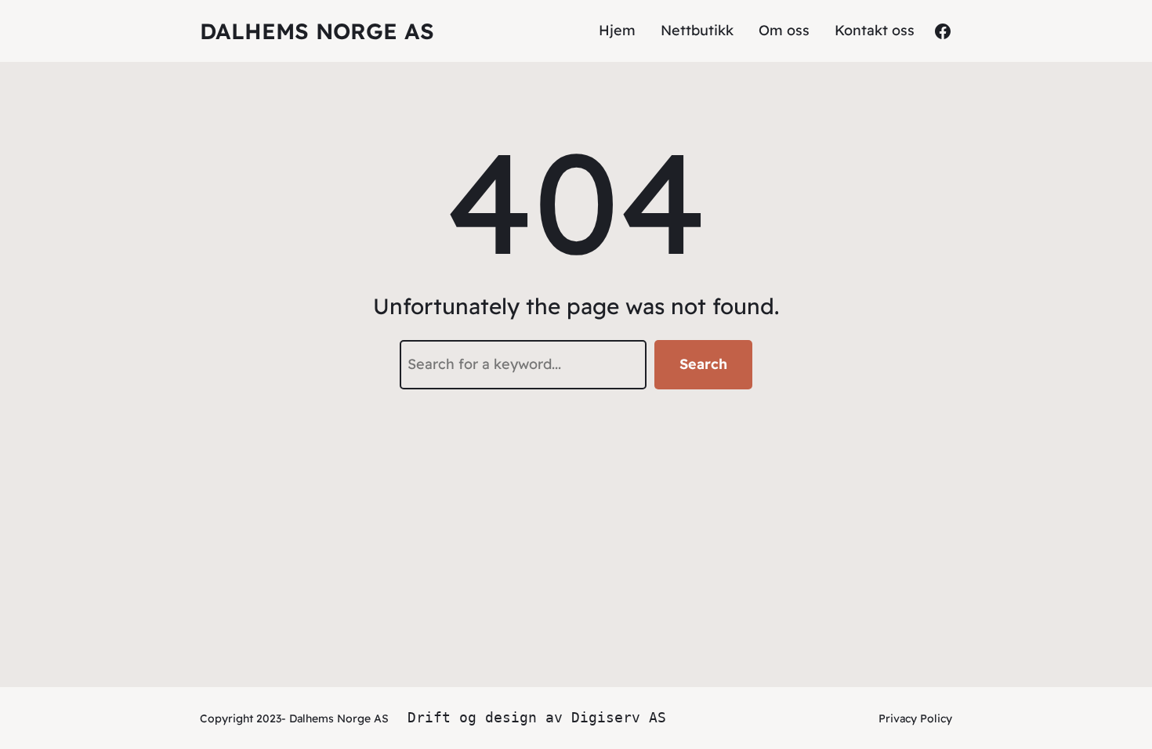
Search (703, 364)
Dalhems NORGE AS (317, 31)
